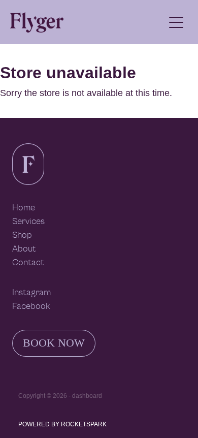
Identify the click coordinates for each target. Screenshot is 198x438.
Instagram (31, 292)
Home (23, 207)
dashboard (87, 395)
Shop (22, 235)
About (24, 249)
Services (28, 221)
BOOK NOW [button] (54, 342)
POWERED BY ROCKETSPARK (62, 424)
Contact (28, 262)
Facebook (31, 306)
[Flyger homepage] (87, 22)
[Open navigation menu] (176, 22)
